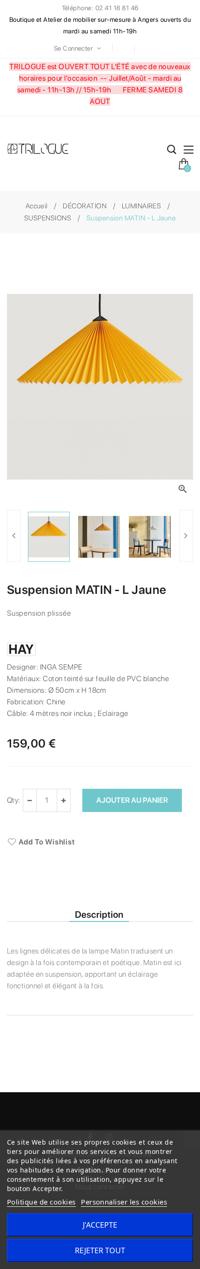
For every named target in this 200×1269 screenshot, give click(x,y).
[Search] (171, 151)
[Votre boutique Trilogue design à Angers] (41, 149)
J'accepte (100, 1225)
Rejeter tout (100, 1250)
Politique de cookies (41, 1201)
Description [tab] (99, 914)
